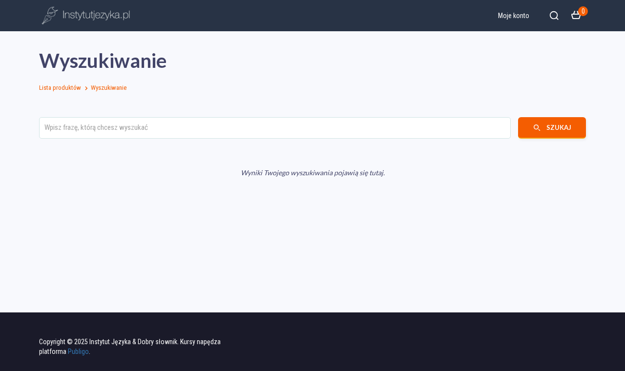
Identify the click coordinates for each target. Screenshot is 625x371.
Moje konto (513, 16)
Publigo (78, 351)
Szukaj (558, 127)
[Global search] (554, 15)
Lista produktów (60, 87)
